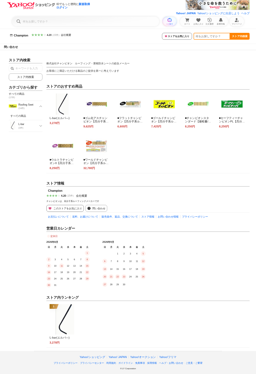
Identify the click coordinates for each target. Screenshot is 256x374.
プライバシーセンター (92, 363)
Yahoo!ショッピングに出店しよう (218, 13)
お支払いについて (58, 216)
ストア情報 (147, 216)
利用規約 (111, 363)
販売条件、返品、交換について (120, 216)
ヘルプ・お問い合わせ (171, 363)
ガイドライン (125, 363)
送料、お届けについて (85, 216)
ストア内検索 (240, 36)
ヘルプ (245, 13)
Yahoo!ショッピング (92, 357)
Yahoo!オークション (143, 357)
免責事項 (140, 363)
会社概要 (66, 34)
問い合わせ (11, 46)
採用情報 (152, 363)
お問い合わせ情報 (168, 216)
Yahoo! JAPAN (186, 13)
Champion (55, 190)
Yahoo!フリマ (167, 357)
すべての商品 (18, 115)
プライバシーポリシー (195, 216)
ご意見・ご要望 (194, 363)
